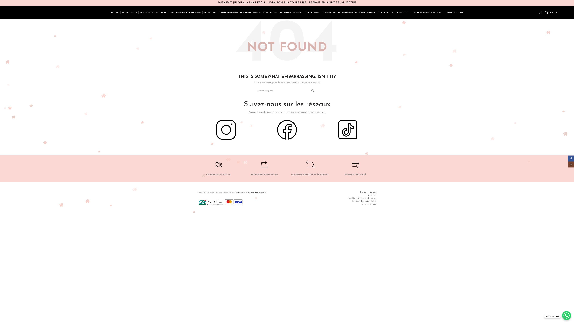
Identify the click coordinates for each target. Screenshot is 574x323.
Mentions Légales (368, 192)
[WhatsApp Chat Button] (566, 315)
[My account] (541, 12)
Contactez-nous (369, 204)
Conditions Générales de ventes (362, 198)
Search (313, 90)
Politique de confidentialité (364, 201)
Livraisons (371, 195)
